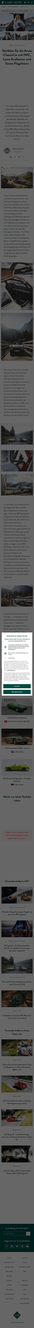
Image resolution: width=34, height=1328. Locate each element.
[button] (17, 658)
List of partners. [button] (11, 670)
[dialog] (17, 664)
